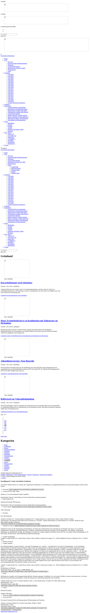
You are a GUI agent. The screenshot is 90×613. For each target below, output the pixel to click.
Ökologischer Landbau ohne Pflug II (18, 112)
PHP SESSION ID (8, 499)
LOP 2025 (11, 76)
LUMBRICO (11, 139)
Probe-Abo (11, 137)
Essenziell (5, 489)
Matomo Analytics (8, 541)
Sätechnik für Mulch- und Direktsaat (18, 118)
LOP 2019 (11, 85)
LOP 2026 (11, 74)
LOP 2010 (11, 99)
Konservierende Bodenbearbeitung (17, 63)
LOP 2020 (11, 84)
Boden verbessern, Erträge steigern (17, 115)
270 (5, 427)
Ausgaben (7, 73)
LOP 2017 (11, 88)
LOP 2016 (11, 90)
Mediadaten (11, 123)
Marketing (6, 595)
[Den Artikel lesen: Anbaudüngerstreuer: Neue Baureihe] (17, 355)
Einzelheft (10, 140)
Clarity (5, 587)
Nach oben (4, 436)
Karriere (10, 125)
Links (9, 71)
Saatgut (13, 171)
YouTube (5, 513)
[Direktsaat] (36, 11)
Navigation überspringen (7, 56)
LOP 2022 (11, 80)
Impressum (36, 474)
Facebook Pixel (7, 597)
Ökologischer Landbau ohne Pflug (17, 110)
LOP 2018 (11, 87)
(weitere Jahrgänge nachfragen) (16, 103)
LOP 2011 (10, 98)
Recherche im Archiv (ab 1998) (16, 68)
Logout (6, 145)
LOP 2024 (11, 77)
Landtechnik (14, 167)
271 (5, 428)
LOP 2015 (11, 92)
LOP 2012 (11, 96)
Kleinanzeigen (12, 69)
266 (5, 421)
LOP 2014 (11, 93)
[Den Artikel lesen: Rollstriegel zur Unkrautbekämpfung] (17, 393)
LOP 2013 (11, 95)
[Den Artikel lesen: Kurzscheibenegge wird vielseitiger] (17, 277)
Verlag (6, 121)
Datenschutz (9, 474)
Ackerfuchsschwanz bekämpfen (16, 107)
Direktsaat (10, 65)
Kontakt (10, 126)
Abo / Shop (8, 132)
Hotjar (4, 573)
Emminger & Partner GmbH (15, 129)
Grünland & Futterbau (14, 114)
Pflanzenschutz (15, 170)
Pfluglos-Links (15, 173)
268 (5, 424)
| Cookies (3, 478)
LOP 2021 (11, 82)
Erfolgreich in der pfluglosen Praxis (17, 109)
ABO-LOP (11, 134)
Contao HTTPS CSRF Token (11, 491)
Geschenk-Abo (12, 136)
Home (6, 58)
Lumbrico (7, 104)
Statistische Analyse (8, 525)
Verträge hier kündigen (46, 474)
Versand (29, 474)
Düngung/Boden (16, 168)
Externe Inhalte (7, 506)
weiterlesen (14, 295)
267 (5, 422)
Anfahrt (10, 128)
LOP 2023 (11, 79)
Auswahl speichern (6, 609)
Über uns (10, 62)
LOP (5, 60)
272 (5, 430)
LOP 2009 (11, 101)
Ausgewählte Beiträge (14, 66)
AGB (15, 474)
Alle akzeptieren (17, 609)
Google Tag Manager (9, 536)
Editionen (10, 131)
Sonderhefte (7, 106)
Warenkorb (11, 143)
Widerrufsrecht (22, 474)
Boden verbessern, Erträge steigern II (18, 117)
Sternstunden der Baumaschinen (17, 120)
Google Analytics (7, 543)
